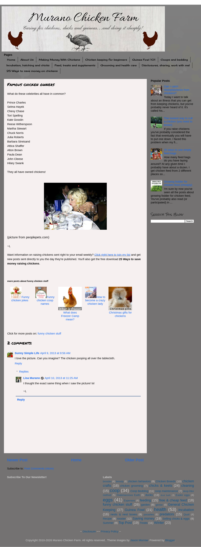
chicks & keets (160, 485)
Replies (24, 371)
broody (120, 481)
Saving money (143, 518)
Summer (108, 522)
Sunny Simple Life (27, 353)
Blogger (170, 540)
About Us (27, 59)
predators (167, 514)
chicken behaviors (139, 481)
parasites (149, 514)
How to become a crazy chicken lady (95, 300)
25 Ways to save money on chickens (32, 71)
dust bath (166, 495)
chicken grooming (131, 485)
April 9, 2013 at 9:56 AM (55, 353)
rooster (121, 518)
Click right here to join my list (112, 254)
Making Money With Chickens (59, 59)
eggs (108, 499)
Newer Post (17, 460)
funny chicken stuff (49, 333)
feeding (145, 500)
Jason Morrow (139, 540)
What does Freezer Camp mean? (70, 316)
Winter (159, 523)
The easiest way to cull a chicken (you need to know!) (178, 122)
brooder (107, 481)
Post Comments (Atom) (39, 468)
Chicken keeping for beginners (106, 59)
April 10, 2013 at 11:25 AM (61, 378)
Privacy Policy (109, 531)
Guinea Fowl (135, 510)
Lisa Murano (31, 378)
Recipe (107, 518)
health (160, 509)
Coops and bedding (174, 59)
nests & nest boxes (124, 514)
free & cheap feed (173, 500)
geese (159, 504)
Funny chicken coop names (45, 300)
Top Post (125, 523)
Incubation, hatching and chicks (27, 65)
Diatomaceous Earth (128, 495)
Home (11, 59)
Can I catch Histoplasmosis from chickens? (176, 90)
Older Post (134, 460)
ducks (149, 495)
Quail (187, 514)
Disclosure (89, 531)
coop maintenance (166, 491)
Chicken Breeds (166, 481)
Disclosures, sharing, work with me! (166, 65)
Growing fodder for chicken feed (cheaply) (178, 183)
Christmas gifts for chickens (120, 314)
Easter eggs (183, 495)
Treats (144, 522)
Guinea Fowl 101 (143, 59)
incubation (186, 510)
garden (145, 504)
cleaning (187, 485)
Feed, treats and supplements (75, 65)
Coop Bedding (139, 491)
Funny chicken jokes (20, 299)
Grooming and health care (118, 65)
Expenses (129, 500)
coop (115, 490)
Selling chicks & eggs (176, 518)
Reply (18, 363)
